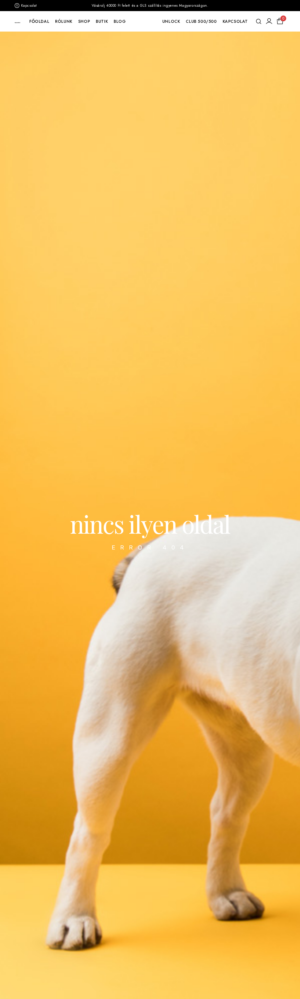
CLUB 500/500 (201, 21)
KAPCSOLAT (235, 21)
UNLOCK (171, 21)
